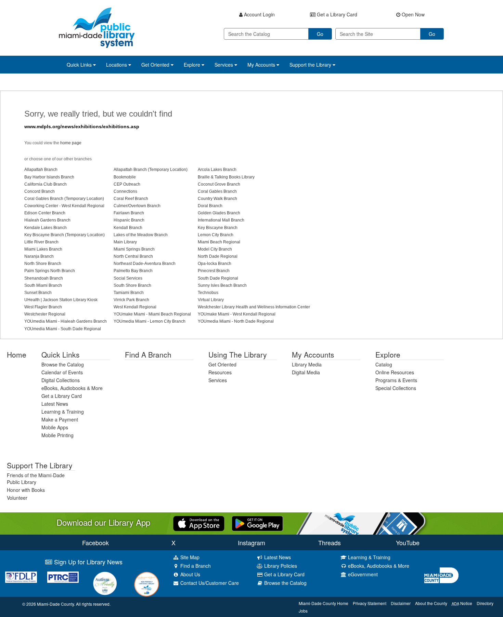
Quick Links (60, 354)
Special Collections (395, 388)
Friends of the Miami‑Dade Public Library (36, 478)
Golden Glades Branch (219, 213)
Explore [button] (193, 64)
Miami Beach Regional (219, 242)
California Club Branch (45, 184)
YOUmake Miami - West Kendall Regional (236, 314)
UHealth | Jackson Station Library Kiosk (61, 299)
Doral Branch (210, 205)
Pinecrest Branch (214, 270)
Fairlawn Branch (129, 213)
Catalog (383, 364)
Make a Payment (59, 419)
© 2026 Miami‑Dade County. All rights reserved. (66, 604)
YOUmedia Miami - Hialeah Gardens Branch (65, 321)
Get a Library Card (61, 395)
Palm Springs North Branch (49, 270)
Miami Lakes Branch (43, 249)
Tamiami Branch (129, 292)
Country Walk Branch (217, 198)
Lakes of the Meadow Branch (141, 234)
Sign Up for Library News (87, 561)
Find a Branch (148, 354)
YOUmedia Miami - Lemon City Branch (149, 321)
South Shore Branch (132, 285)
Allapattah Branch (40, 169)
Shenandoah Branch (43, 278)
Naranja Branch (39, 256)
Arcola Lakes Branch (217, 169)
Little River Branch (41, 242)
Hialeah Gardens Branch (47, 220)
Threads (329, 542)
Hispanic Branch (129, 220)
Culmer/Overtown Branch (137, 205)
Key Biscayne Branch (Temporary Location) (64, 234)
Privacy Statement (369, 603)
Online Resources (394, 372)
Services (217, 380)
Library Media (307, 364)
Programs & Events (396, 380)
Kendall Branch (128, 227)
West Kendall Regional (135, 307)
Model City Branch (215, 249)
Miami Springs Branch (134, 249)
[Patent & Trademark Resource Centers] (63, 577)
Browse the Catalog (62, 364)
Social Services (128, 278)
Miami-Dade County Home (323, 603)
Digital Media (306, 372)
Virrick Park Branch (131, 299)
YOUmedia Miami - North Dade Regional (236, 321)
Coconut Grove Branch (219, 184)
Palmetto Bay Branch (133, 270)
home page (70, 142)
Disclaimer (401, 603)
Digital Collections (60, 380)
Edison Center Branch (44, 213)
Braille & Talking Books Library (226, 177)
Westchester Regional (44, 314)
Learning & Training (62, 411)
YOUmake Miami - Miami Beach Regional (152, 314)
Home (16, 354)
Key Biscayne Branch (217, 227)
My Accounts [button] (261, 64)
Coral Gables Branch (217, 191)
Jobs (303, 611)
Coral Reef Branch (131, 198)
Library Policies (280, 565)
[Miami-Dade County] (461, 575)
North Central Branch (133, 256)
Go (320, 33)
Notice (462, 603)
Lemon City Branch (215, 234)
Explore (387, 354)
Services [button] (224, 64)
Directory (485, 603)
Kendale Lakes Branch (45, 227)
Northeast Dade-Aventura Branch (145, 263)
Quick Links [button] (80, 64)
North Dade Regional (217, 256)
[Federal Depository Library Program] (21, 577)
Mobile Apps (54, 427)
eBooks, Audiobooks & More (72, 388)
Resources (220, 372)
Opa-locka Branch (214, 263)
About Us (189, 574)
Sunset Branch (38, 292)
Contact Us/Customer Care (209, 582)
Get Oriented (222, 364)
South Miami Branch (43, 285)
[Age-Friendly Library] (147, 584)
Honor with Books (26, 489)
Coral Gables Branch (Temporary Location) (64, 198)
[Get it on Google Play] (257, 522)
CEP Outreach (127, 184)
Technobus (208, 292)
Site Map (189, 557)
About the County (431, 603)
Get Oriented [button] (156, 64)
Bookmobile (125, 177)
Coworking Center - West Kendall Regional (64, 205)
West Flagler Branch (43, 307)
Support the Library (40, 465)
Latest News (54, 403)
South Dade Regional (218, 278)
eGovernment (362, 574)
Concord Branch (39, 191)
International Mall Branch (221, 220)
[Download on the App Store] (198, 522)
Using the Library (237, 354)
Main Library (125, 242)
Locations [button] (117, 64)
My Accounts (313, 354)
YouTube (408, 542)
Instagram (251, 542)
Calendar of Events (62, 372)
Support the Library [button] (311, 64)
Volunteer (17, 497)
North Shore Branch (42, 263)
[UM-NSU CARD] (105, 583)
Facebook (95, 542)
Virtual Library (211, 299)
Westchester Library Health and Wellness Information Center (254, 307)
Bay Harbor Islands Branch (49, 177)
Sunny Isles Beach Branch (222, 285)
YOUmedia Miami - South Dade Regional (62, 328)
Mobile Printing (57, 435)
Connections (125, 191)
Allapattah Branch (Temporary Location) (151, 169)
